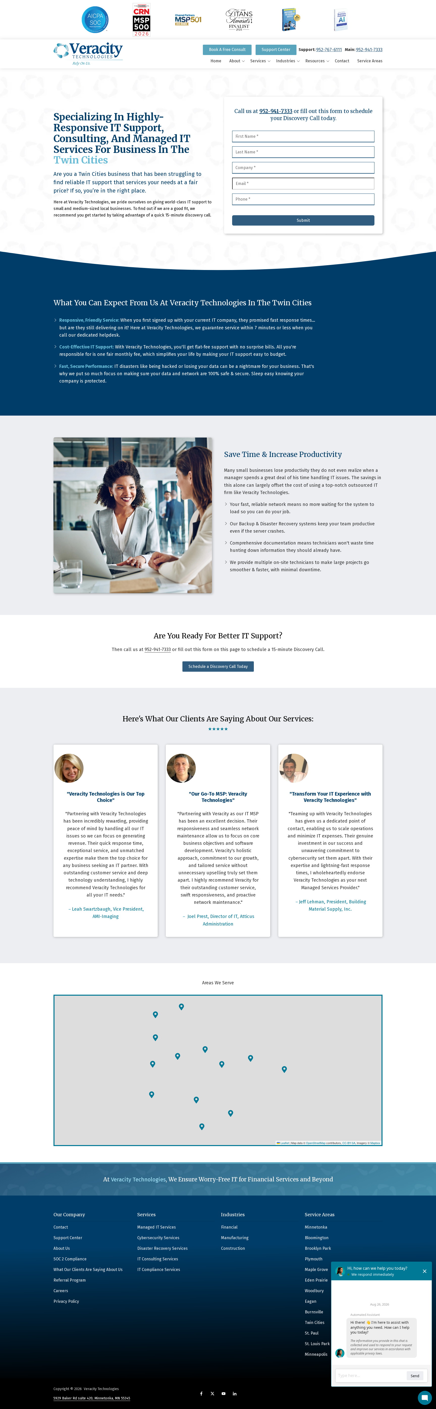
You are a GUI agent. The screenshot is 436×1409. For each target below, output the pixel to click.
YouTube (224, 1394)
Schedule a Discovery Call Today (218, 666)
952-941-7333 (369, 49)
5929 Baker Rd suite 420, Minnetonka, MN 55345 (91, 1398)
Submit (303, 220)
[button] (152, 1064)
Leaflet (284, 1143)
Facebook (201, 1394)
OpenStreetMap (315, 1143)
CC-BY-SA (348, 1143)
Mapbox (375, 1143)
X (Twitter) (212, 1394)
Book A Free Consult (227, 49)
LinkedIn (235, 1394)
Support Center (276, 49)
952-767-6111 (329, 49)
